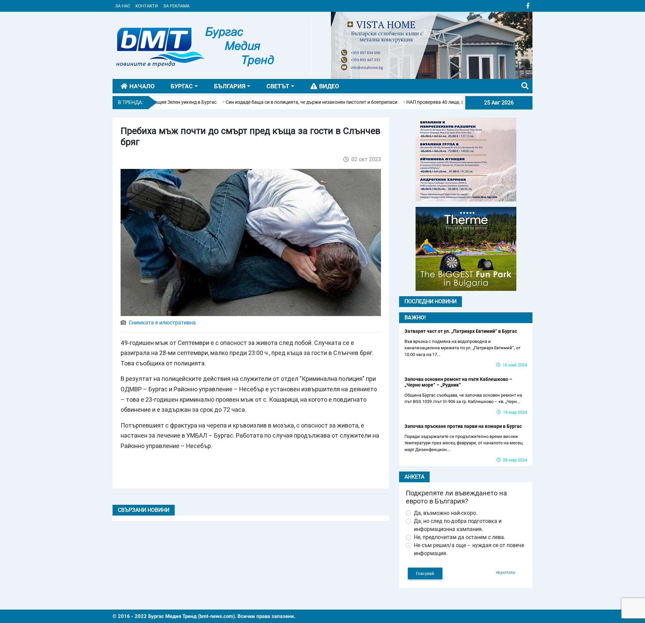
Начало (142, 86)
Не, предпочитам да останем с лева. (459, 537)
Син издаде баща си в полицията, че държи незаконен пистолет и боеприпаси (290, 102)
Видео (329, 86)
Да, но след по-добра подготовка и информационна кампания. (458, 525)
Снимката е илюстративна (162, 322)
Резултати (505, 573)
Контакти (146, 5)
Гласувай (425, 573)
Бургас (182, 86)
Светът (277, 86)
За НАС (122, 5)
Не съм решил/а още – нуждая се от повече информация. (469, 549)
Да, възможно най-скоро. (445, 513)
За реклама (176, 5)
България (230, 86)
